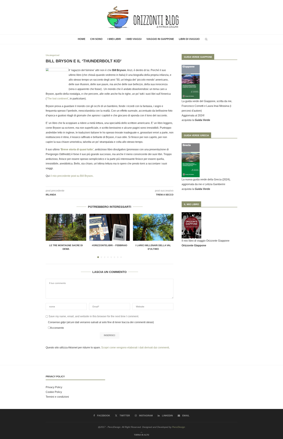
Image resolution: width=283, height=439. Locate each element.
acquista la (196, 120)
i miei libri (114, 39)
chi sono (96, 39)
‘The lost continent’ (57, 98)
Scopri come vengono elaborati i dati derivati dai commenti (135, 347)
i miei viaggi (134, 39)
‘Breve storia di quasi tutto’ (77, 149)
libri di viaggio (189, 39)
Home (81, 39)
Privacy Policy (54, 387)
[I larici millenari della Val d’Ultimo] (153, 227)
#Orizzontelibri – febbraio (109, 245)
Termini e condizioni (57, 396)
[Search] (206, 39)
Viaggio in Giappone (160, 39)
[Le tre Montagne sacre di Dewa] (66, 227)
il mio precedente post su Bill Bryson (71, 175)
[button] (50, 235)
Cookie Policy (54, 392)
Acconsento (57, 327)
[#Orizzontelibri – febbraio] (109, 227)
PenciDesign (178, 427)
